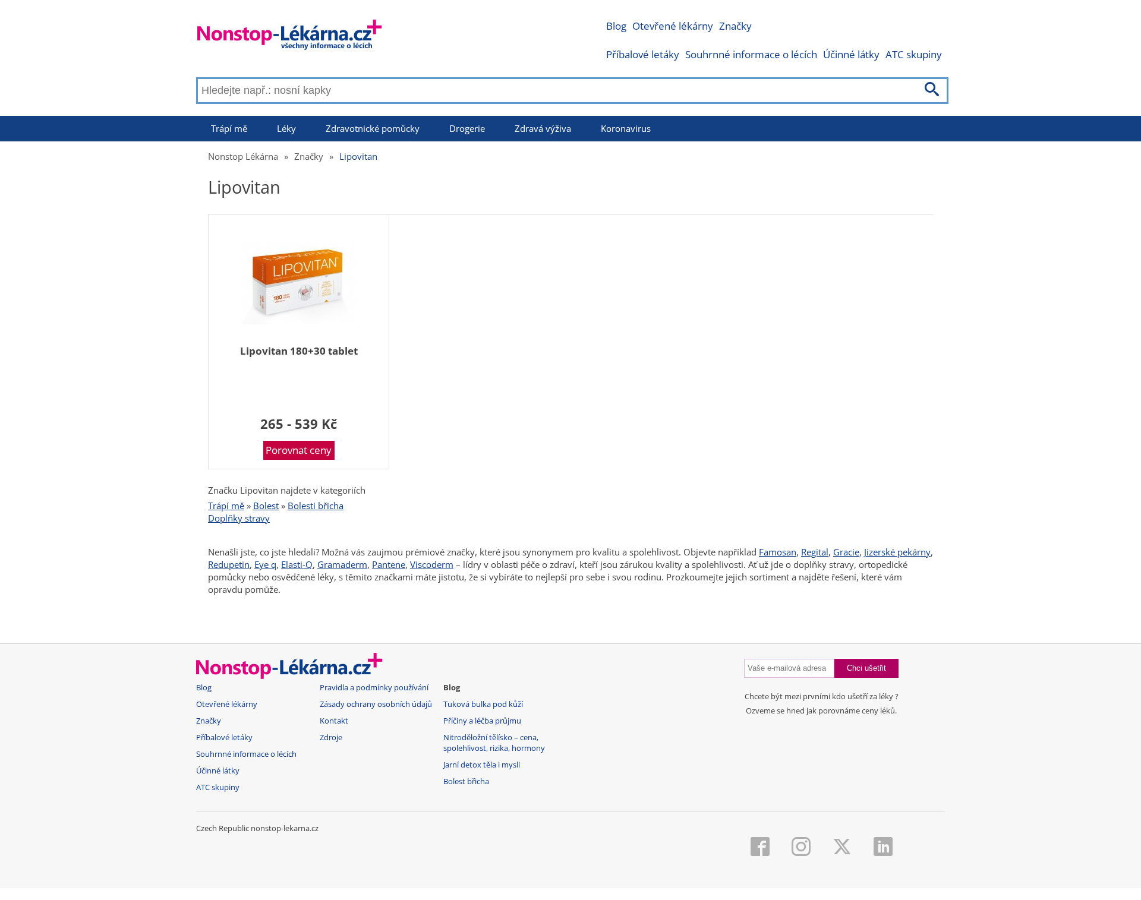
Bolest (266, 505)
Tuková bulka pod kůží (483, 704)
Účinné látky (851, 54)
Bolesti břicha (315, 505)
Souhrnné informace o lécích (751, 54)
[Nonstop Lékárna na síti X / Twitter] (842, 847)
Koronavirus (626, 128)
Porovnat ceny (299, 450)
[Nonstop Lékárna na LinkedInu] (883, 847)
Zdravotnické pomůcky (373, 128)
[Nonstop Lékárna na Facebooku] (760, 847)
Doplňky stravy (239, 518)
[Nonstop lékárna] (289, 37)
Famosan (777, 552)
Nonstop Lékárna (243, 156)
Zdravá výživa (543, 128)
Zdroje (331, 737)
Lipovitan (358, 156)
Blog (616, 26)
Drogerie (467, 128)
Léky (286, 128)
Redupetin (229, 564)
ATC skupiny (913, 54)
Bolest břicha (466, 781)
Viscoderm (431, 564)
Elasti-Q (297, 564)
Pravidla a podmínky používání (374, 688)
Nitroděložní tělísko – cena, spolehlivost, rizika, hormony (494, 742)
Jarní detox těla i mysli (481, 765)
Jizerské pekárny (897, 552)
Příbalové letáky (642, 54)
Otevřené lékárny (672, 26)
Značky (735, 26)
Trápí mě (229, 128)
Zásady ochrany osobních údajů (376, 704)
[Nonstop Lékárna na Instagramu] (801, 847)
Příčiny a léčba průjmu (482, 721)
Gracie (846, 552)
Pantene (388, 564)
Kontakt (334, 721)
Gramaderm (342, 564)
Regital (814, 552)
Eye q (265, 564)
